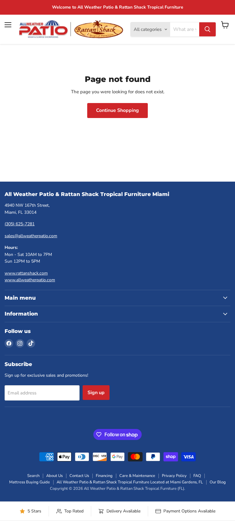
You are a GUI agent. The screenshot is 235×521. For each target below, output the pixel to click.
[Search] (207, 29)
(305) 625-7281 (20, 224)
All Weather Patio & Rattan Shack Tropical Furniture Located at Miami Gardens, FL (130, 482)
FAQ (197, 476)
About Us (54, 476)
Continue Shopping (117, 110)
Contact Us (79, 476)
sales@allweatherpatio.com (31, 236)
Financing (104, 476)
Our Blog (218, 482)
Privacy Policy (174, 476)
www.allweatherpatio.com (30, 280)
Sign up (96, 392)
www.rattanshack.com (26, 273)
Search (33, 476)
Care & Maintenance (137, 476)
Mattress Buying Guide (29, 482)
